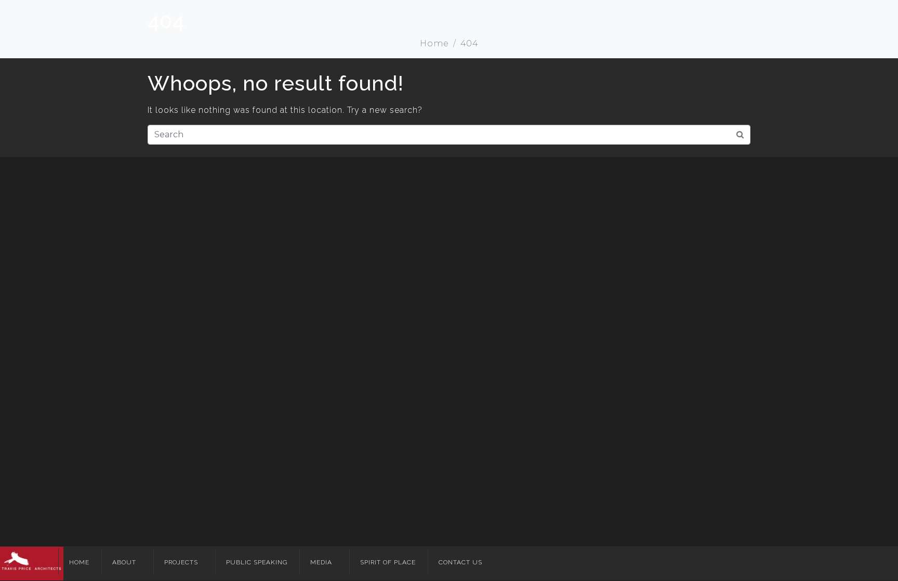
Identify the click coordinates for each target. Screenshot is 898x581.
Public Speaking (256, 562)
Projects (181, 562)
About (124, 562)
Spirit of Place (388, 562)
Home (79, 562)
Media (321, 562)
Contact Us (460, 562)
